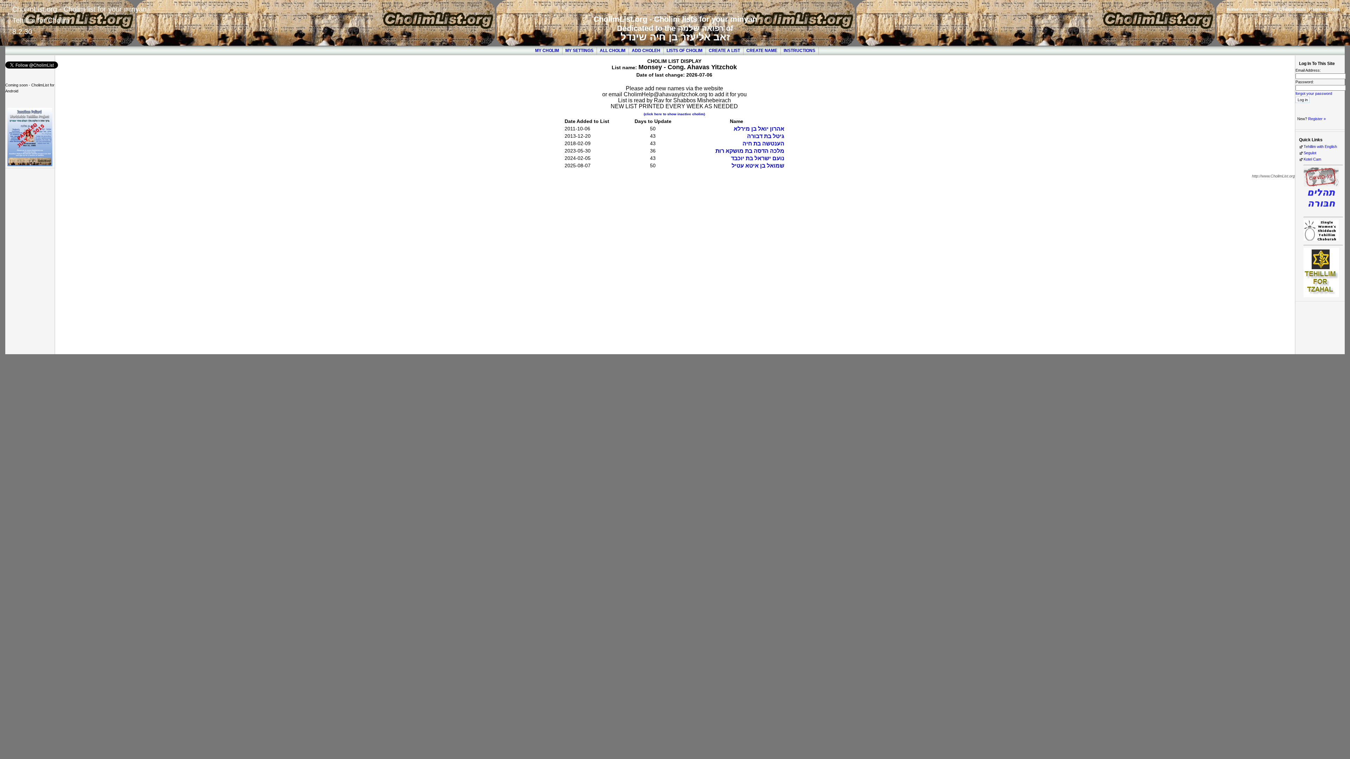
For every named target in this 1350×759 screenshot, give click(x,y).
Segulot (1310, 153)
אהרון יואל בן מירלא (759, 129)
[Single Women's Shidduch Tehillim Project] (1321, 239)
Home (1233, 9)
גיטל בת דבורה (765, 136)
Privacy (1268, 9)
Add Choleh (646, 50)
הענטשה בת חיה (763, 144)
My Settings (579, 50)
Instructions (799, 50)
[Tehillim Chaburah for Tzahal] (1321, 296)
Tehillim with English (1320, 146)
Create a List (724, 50)
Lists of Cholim (684, 50)
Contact (1250, 9)
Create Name (761, 50)
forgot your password (1314, 93)
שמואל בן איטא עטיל (758, 166)
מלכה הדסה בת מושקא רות (749, 151)
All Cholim (612, 50)
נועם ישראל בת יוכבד (757, 158)
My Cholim (547, 50)
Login (1334, 9)
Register (1317, 9)
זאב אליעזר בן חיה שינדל (675, 37)
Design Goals (1292, 9)
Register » (1317, 119)
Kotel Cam (1312, 159)
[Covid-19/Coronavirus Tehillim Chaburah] (1321, 211)
